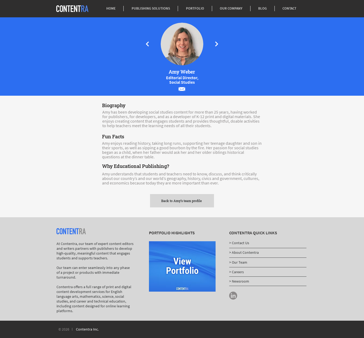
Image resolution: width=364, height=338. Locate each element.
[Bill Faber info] (216, 44)
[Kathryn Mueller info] (147, 44)
